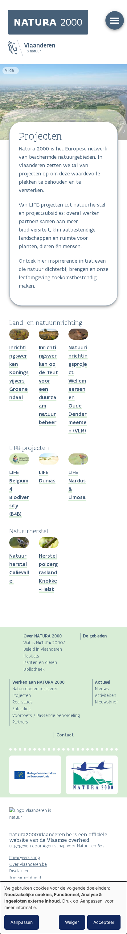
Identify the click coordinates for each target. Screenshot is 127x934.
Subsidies (21, 708)
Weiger (72, 922)
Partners (20, 722)
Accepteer (103, 922)
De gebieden (95, 636)
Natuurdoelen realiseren (35, 688)
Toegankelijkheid (25, 877)
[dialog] (63, 908)
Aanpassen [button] (21, 922)
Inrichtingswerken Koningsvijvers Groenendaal (19, 372)
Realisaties (22, 702)
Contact (65, 735)
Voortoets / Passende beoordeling (46, 715)
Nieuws (102, 688)
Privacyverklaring (24, 857)
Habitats (31, 656)
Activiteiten (105, 695)
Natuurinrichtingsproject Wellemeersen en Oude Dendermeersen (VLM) (78, 389)
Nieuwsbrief (106, 702)
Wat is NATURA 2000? (44, 642)
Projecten (21, 695)
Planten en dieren (40, 662)
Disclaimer (19, 871)
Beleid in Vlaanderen (42, 649)
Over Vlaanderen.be (28, 864)
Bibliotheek (33, 669)
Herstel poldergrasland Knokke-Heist (48, 572)
